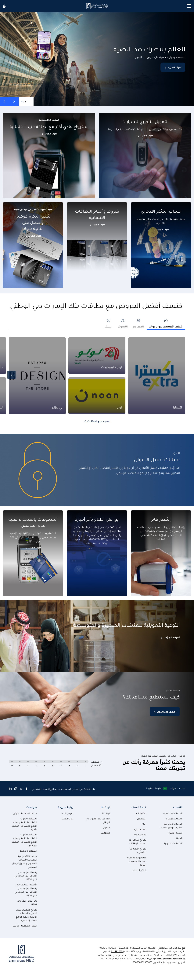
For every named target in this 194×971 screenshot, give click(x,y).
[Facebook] (26, 789)
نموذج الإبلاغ (67, 813)
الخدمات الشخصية (172, 813)
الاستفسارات (139, 829)
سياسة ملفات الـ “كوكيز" (25, 813)
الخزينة (179, 838)
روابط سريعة (65, 807)
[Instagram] (15, 789)
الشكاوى (141, 818)
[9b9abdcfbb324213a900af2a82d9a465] (97, 6)
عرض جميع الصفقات (98, 421)
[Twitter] (21, 789)
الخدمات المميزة (174, 818)
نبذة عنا (105, 807)
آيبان (144, 823)
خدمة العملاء (138, 807)
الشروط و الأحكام (28, 850)
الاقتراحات (141, 813)
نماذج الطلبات (139, 870)
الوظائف (105, 832)
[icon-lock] (4, 6)
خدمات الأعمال (175, 832)
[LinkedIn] (10, 789)
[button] (14, 101)
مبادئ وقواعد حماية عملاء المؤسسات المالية (136, 861)
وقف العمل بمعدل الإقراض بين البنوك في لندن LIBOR (26, 876)
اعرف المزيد (174, 67)
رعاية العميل (67, 818)
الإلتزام (106, 827)
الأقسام (177, 807)
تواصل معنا (140, 834)
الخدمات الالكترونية (173, 843)
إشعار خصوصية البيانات (25, 925)
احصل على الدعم (166, 711)
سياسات (31, 807)
